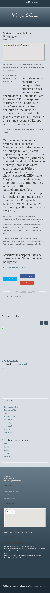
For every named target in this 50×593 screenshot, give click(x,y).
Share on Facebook (28, 276)
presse (6, 429)
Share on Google (28, 282)
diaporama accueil (10, 407)
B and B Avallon (10, 360)
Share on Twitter (11, 278)
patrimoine (7, 426)
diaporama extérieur (10, 410)
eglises (6, 413)
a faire (6, 404)
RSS (25, 5)
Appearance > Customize (37, 586)
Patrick (12, 40)
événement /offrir (9, 416)
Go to (26, 2)
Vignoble (6, 432)
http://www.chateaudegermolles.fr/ (14, 267)
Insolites (6, 420)
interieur (6, 423)
